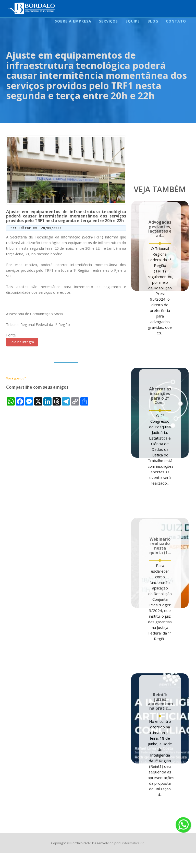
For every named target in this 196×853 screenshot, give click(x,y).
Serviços (108, 21)
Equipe (133, 21)
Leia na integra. (22, 342)
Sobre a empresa (73, 21)
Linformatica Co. (132, 843)
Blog (153, 21)
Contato (176, 21)
